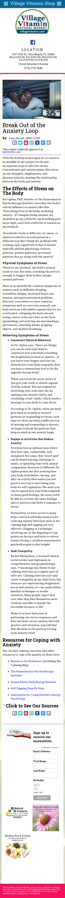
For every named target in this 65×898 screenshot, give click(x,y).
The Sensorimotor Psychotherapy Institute (32, 674)
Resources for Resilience (26, 661)
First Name (39, 761)
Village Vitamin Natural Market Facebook (32, 42)
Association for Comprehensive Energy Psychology (36, 697)
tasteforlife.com (12, 152)
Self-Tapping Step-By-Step (27, 688)
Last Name (39, 770)
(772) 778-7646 (33, 68)
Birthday (38, 780)
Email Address (42, 751)
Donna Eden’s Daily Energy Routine (33, 682)
